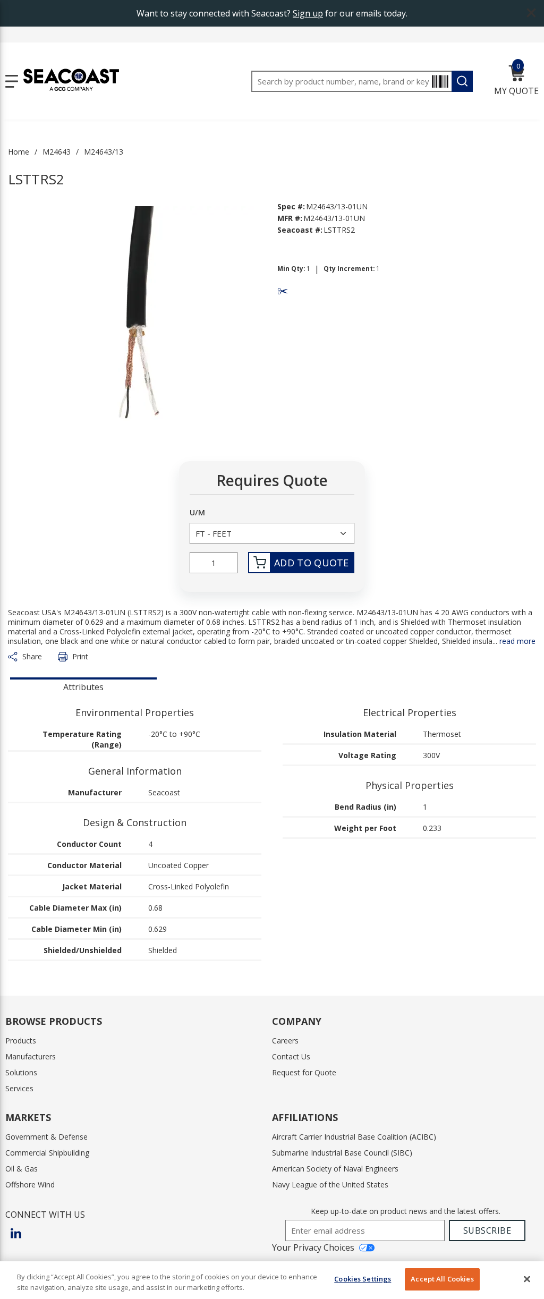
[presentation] (83, 685)
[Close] (527, 1278)
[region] (272, 1280)
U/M (197, 512)
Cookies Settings (362, 1279)
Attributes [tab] (83, 687)
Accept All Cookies (442, 1279)
